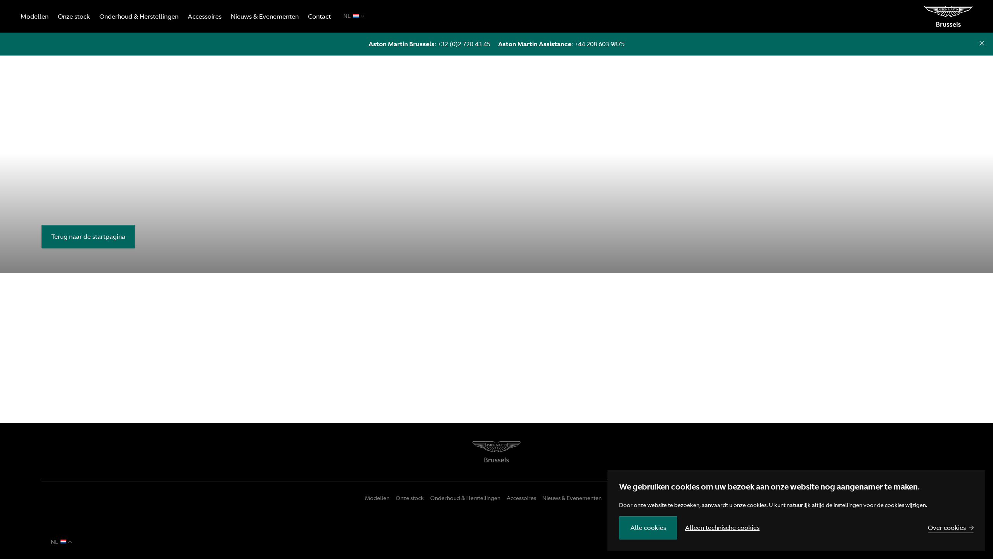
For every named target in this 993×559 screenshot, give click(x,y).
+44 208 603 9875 (599, 44)
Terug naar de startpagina (88, 236)
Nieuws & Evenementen (265, 16)
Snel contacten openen (981, 44)
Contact (319, 16)
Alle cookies (648, 527)
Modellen (34, 16)
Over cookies (947, 527)
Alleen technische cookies (722, 527)
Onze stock (74, 16)
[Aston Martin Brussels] (948, 16)
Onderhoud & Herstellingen (138, 16)
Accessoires (204, 16)
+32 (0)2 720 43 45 (464, 44)
